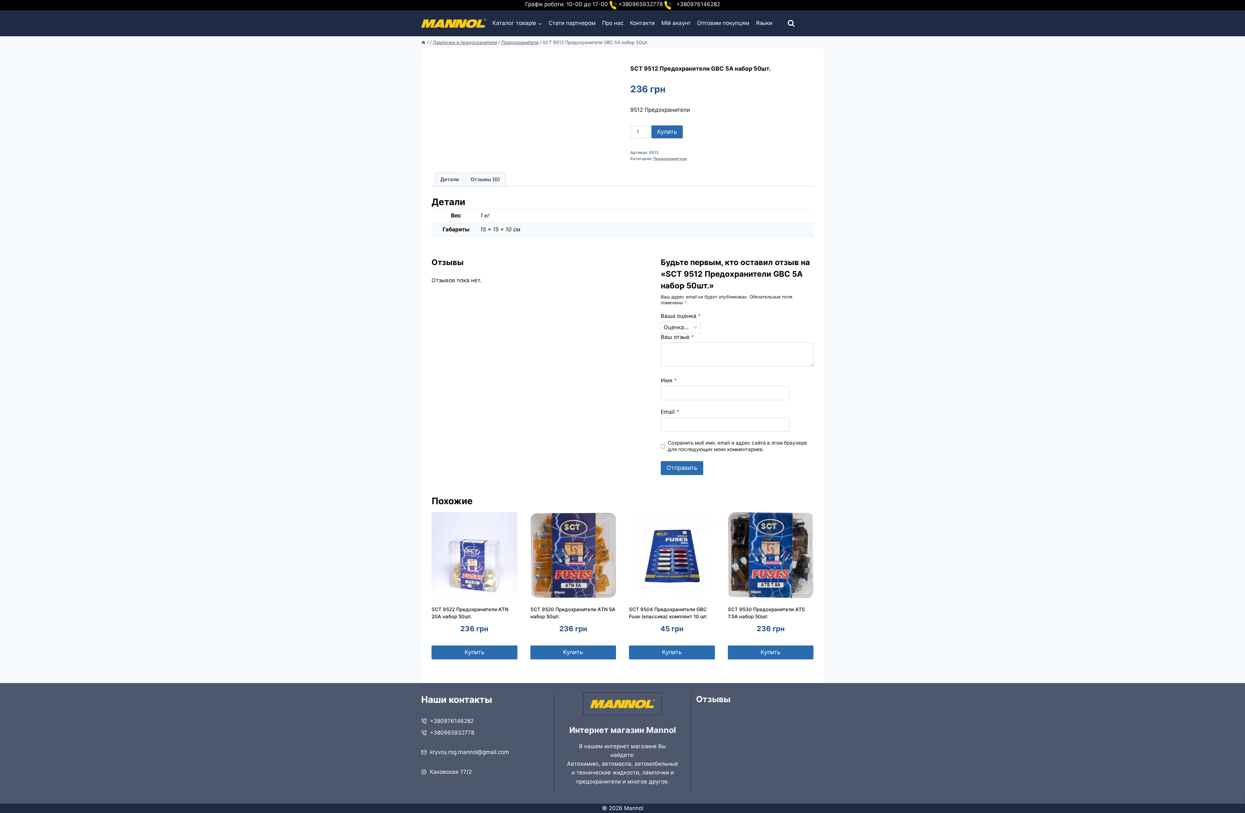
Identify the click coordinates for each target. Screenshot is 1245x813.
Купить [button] (474, 652)
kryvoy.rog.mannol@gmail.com (469, 752)
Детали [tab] (449, 179)
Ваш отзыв (677, 337)
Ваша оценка (681, 316)
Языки (764, 23)
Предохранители (670, 158)
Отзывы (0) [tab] (485, 179)
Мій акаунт (676, 23)
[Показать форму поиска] (785, 23)
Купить (667, 131)
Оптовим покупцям (723, 23)
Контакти (642, 23)
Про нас (612, 23)
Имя (669, 380)
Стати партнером (572, 23)
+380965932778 (452, 732)
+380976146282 (452, 721)
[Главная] (423, 42)
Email (670, 412)
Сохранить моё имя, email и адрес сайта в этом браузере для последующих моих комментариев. (737, 446)
